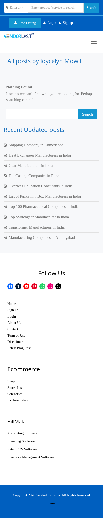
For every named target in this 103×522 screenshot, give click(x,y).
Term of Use (16, 335)
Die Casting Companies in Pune (34, 176)
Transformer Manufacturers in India (37, 227)
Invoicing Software (21, 441)
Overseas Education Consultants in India (41, 186)
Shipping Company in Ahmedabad (36, 145)
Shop (11, 381)
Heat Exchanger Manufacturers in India (40, 155)
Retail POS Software (22, 449)
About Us (14, 323)
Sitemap (51, 503)
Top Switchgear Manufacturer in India (39, 217)
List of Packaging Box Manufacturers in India (45, 196)
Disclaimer (15, 342)
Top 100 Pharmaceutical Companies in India (44, 206)
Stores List (15, 388)
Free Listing (27, 23)
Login (12, 316)
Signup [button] (68, 23)
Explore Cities (18, 400)
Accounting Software (23, 433)
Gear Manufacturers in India (31, 165)
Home (12, 304)
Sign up (13, 310)
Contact (13, 329)
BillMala (17, 421)
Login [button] (52, 23)
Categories (15, 394)
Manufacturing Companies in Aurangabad (42, 237)
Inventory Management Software (31, 457)
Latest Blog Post (19, 348)
